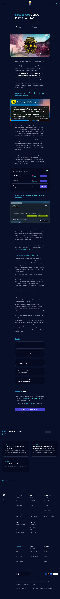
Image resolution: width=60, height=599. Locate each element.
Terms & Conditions (34, 548)
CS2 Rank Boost (19, 497)
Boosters (18, 559)
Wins (31, 503)
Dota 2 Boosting (33, 516)
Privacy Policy (33, 553)
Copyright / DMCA (34, 556)
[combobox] (24, 574)
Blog (3, 480)
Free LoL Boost (47, 510)
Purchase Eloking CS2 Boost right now (31, 398)
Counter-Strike (9, 480)
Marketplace (33, 524)
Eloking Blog (48, 432)
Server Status (19, 505)
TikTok (45, 551)
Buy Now (43, 181)
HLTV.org (55, 432)
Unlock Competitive (20, 529)
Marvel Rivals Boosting (21, 524)
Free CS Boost (19, 503)
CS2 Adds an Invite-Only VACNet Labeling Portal (14, 447)
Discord (45, 559)
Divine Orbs (32, 529)
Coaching (32, 505)
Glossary (18, 553)
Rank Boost (32, 497)
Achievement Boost (20, 535)
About (17, 548)
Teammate (32, 508)
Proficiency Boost (20, 532)
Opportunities (19, 556)
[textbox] (24, 574)
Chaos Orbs (32, 527)
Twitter (45, 561)
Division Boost (47, 497)
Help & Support (19, 561)
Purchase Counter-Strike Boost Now (29, 409)
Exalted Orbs (33, 532)
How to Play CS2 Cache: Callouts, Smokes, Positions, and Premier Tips (43, 447)
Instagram (46, 553)
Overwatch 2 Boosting (49, 516)
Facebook (46, 556)
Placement (18, 500)
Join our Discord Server (31, 403)
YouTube (46, 548)
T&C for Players (33, 551)
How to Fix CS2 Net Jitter (12, 464)
